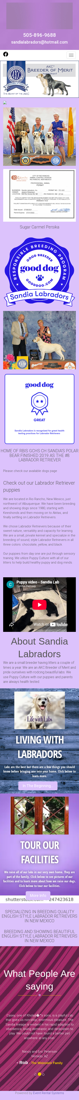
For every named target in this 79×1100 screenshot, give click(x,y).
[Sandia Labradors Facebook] (5, 56)
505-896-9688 (39, 35)
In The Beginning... (38, 786)
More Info (38, 895)
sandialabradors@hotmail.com (39, 42)
